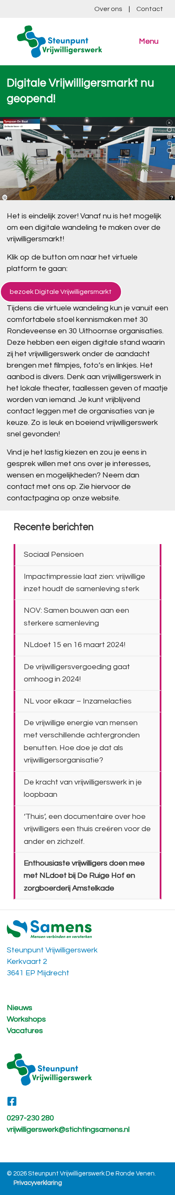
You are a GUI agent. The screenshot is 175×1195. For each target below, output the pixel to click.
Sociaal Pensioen (54, 554)
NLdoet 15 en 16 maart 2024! (74, 645)
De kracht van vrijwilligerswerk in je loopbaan (83, 788)
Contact (149, 9)
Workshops (26, 1019)
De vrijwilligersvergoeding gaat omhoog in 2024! (77, 673)
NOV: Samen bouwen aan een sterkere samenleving (76, 616)
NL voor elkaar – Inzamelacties (78, 701)
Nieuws (19, 1008)
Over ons (108, 9)
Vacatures (25, 1031)
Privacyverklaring (38, 1183)
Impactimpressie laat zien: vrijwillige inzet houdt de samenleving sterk (84, 582)
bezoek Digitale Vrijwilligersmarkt (61, 291)
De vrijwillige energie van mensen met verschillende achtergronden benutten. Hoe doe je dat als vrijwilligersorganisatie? (82, 741)
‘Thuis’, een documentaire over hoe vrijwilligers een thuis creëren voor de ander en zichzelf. (87, 829)
